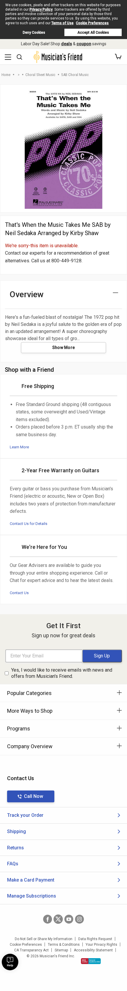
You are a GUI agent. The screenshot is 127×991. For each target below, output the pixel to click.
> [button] (18, 74)
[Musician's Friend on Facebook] (47, 919)
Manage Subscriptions (31, 896)
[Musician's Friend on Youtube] (69, 919)
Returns (15, 848)
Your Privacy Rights (101, 944)
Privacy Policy (41, 9)
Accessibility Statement (93, 950)
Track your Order (25, 815)
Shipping (16, 831)
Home (5, 74)
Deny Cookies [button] (34, 32)
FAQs (12, 863)
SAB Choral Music (75, 74)
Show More (63, 347)
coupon (83, 43)
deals (66, 43)
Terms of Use (62, 23)
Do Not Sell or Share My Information (43, 939)
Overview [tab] (27, 294)
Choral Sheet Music (40, 74)
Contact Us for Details (28, 523)
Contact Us (19, 593)
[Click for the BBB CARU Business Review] (91, 961)
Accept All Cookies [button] (93, 32)
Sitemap (61, 950)
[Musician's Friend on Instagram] (79, 919)
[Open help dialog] (10, 962)
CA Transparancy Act (31, 950)
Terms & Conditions (64, 944)
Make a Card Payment (30, 880)
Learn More (19, 447)
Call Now (33, 796)
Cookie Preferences (92, 23)
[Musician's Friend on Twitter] (58, 919)
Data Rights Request (95, 939)
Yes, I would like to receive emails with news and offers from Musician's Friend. (61, 673)
